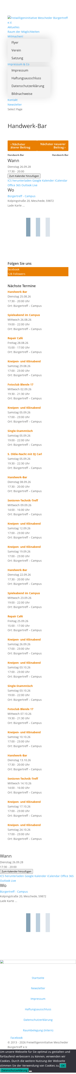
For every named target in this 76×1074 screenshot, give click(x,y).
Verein (16, 50)
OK (63, 1065)
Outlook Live (29, 185)
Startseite (38, 978)
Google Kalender (43, 180)
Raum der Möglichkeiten (24, 32)
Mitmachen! (15, 36)
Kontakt (13, 100)
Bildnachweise (21, 94)
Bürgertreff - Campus (21, 196)
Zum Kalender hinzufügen (24, 176)
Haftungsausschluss (26, 78)
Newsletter (15, 104)
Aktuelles (13, 27)
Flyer (15, 42)
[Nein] (30, 1071)
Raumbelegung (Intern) (38, 1030)
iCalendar (61, 180)
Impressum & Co (18, 64)
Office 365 (14, 185)
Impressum (19, 70)
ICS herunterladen (20, 180)
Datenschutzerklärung (27, 86)
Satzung (17, 58)
